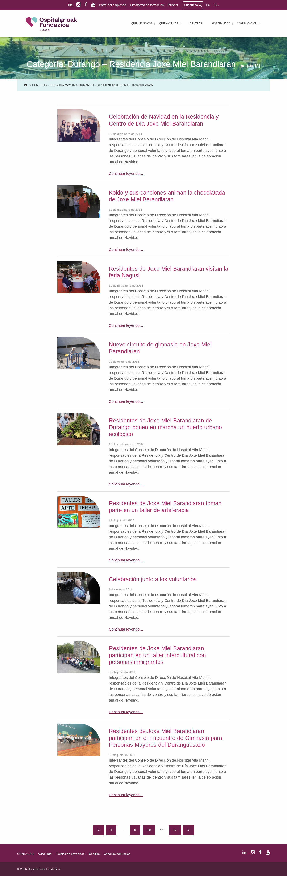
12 (175, 830)
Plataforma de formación (147, 5)
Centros (196, 23)
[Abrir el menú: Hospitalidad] (232, 24)
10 (149, 830)
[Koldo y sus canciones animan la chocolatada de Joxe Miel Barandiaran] (78, 201)
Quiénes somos (142, 23)
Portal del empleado (112, 5)
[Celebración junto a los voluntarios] (78, 588)
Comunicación (247, 23)
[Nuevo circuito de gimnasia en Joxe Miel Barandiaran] (78, 353)
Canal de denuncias (117, 853)
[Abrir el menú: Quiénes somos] (155, 24)
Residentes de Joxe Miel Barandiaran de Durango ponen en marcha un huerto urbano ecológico (165, 427)
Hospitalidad (221, 23)
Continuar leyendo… (126, 174)
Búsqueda (191, 5)
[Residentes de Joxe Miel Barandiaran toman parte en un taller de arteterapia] (78, 512)
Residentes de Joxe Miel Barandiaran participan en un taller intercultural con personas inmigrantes (157, 655)
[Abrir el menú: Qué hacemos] (180, 24)
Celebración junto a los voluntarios (153, 579)
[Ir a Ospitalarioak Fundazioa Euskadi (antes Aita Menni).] (26, 85)
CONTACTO (25, 853)
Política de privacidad (70, 853)
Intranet (173, 5)
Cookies (94, 853)
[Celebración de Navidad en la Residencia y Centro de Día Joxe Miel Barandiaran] (78, 125)
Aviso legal (45, 853)
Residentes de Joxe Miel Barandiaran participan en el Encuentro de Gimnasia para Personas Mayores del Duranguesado (165, 738)
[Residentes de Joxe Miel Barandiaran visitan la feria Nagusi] (78, 277)
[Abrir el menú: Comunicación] (259, 24)
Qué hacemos (168, 23)
